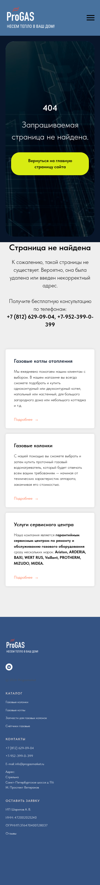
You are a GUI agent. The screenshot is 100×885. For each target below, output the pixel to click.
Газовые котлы (15, 710)
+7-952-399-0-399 (19, 756)
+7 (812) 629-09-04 (30, 316)
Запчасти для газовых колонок (26, 718)
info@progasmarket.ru (29, 764)
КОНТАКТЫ (16, 739)
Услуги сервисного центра (44, 524)
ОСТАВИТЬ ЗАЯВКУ (23, 801)
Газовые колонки (33, 445)
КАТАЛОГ (14, 693)
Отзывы (11, 833)
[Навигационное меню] (90, 18)
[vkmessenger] (9, 666)
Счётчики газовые (18, 726)
